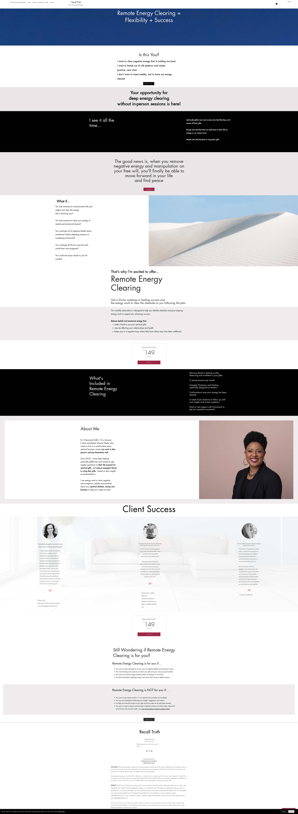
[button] (276, 4)
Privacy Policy (61, 811)
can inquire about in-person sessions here (155, 709)
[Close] (296, 811)
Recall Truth (76, 2)
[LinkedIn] (151, 751)
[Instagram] (149, 751)
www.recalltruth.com (150, 788)
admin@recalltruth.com (149, 739)
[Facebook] (147, 751)
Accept (291, 811)
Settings (284, 811)
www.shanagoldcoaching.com (47, 606)
